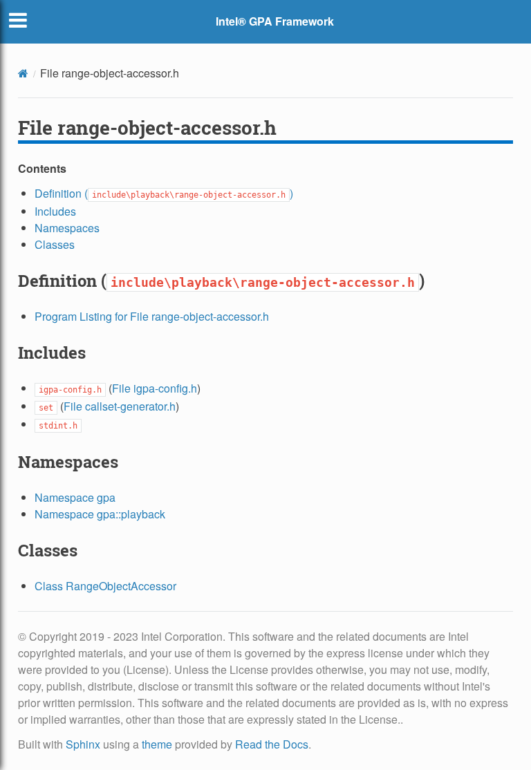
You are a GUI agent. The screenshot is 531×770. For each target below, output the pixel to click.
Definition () (164, 193)
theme (157, 744)
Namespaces (67, 228)
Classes (55, 244)
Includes (55, 211)
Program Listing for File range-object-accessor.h (152, 316)
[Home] (23, 73)
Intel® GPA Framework (275, 21)
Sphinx (83, 744)
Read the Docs (271, 744)
